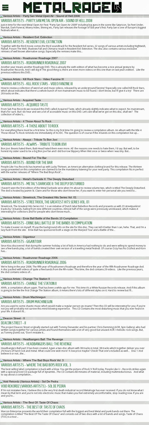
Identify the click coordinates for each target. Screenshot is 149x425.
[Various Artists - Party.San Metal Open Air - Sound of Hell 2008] (74, 25)
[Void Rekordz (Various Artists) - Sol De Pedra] (74, 390)
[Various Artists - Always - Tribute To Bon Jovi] (74, 147)
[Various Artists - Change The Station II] (74, 286)
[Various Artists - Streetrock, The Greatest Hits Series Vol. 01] (74, 206)
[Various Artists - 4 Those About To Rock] (74, 129)
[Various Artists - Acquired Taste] (74, 109)
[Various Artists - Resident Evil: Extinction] (74, 46)
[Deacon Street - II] (74, 327)
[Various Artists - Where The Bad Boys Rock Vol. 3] (74, 369)
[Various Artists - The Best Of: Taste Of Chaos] (74, 411)
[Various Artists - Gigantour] (74, 245)
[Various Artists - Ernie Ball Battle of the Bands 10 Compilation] (74, 226)
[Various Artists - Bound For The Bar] (74, 167)
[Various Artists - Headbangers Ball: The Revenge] (74, 348)
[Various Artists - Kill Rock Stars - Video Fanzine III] (74, 88)
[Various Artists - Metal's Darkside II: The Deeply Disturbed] (74, 187)
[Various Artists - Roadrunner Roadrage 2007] (74, 67)
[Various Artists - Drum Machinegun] (74, 306)
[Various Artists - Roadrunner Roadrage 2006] (74, 266)
